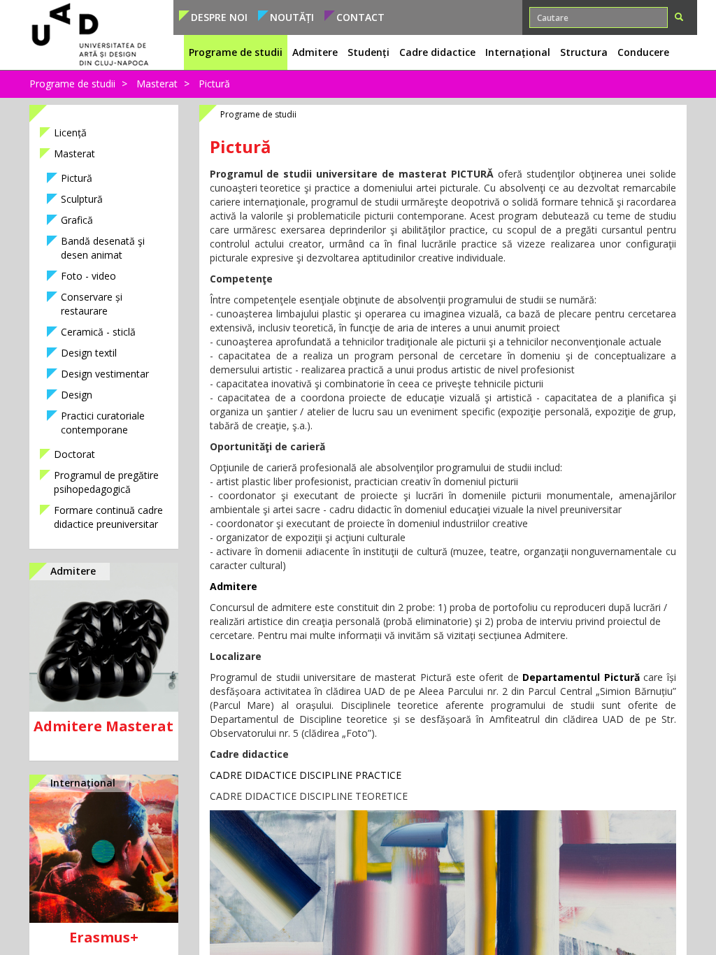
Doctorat (74, 454)
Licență (70, 132)
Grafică (77, 220)
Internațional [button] (517, 52)
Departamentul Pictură (581, 677)
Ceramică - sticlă (98, 331)
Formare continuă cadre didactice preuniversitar (108, 517)
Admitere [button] (315, 52)
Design (76, 394)
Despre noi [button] (219, 17)
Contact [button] (360, 17)
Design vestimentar (105, 373)
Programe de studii (72, 83)
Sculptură (82, 199)
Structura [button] (584, 52)
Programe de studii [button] (235, 52)
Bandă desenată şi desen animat (103, 247)
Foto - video (88, 275)
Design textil (89, 352)
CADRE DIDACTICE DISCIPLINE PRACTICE (305, 775)
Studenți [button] (368, 52)
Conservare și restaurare (91, 303)
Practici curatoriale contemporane (103, 422)
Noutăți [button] (292, 17)
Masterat (157, 83)
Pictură (76, 178)
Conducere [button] (643, 52)
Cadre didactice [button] (437, 52)
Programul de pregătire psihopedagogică (106, 482)
